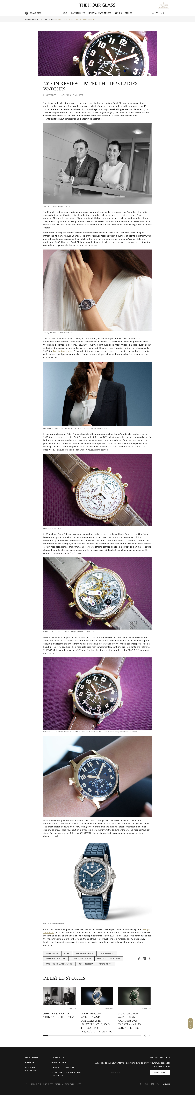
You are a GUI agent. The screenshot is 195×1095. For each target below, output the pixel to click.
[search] (164, 13)
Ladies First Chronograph (108, 959)
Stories (128, 13)
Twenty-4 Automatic (62, 351)
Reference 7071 (105, 964)
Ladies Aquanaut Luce (81, 959)
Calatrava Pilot (107, 953)
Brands (118, 13)
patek (66, 953)
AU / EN (166, 1084)
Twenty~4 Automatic (84, 953)
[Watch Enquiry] (190, 1026)
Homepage (29, 19)
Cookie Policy (58, 1057)
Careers (29, 1062)
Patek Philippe (78, 13)
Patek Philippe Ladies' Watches (59, 964)
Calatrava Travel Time (56, 959)
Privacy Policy (58, 1062)
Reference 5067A (86, 964)
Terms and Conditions (62, 1067)
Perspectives (48, 19)
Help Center (32, 1057)
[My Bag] (190, 1021)
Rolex (65, 13)
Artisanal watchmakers (99, 13)
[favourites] (153, 13)
